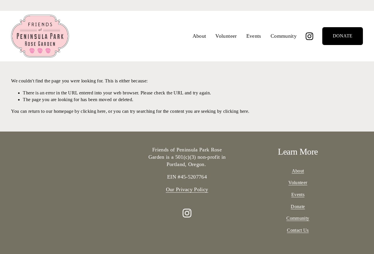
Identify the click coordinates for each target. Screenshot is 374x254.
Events (253, 36)
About (199, 36)
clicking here (93, 111)
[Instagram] (309, 36)
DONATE (343, 36)
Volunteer (226, 36)
